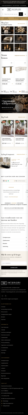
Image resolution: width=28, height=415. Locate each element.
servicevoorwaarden (13, 272)
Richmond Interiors (6, 373)
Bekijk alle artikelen (21, 154)
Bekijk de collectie (7, 107)
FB (5, 295)
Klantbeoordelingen (6, 332)
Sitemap (3, 352)
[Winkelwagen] (25, 14)
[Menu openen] (2, 9)
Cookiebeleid (4, 347)
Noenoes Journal (5, 335)
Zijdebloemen (6, 240)
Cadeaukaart (4, 337)
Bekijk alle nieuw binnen (20, 55)
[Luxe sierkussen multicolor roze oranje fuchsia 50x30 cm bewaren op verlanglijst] (25, 122)
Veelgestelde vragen (6, 314)
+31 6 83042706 (5, 395)
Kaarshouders (4, 365)
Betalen (3, 317)
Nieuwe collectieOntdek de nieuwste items (14, 18)
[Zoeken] (21, 14)
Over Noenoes (4, 327)
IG (2, 295)
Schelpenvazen (6, 237)
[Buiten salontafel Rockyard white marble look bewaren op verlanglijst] (25, 63)
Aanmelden (13, 267)
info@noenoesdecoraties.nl (8, 398)
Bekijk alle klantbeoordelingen (14, 208)
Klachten (3, 319)
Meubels (5, 243)
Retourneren (4, 312)
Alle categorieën (21, 23)
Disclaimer (3, 350)
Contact (3, 306)
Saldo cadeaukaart (5, 340)
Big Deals (3, 376)
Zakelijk (3, 330)
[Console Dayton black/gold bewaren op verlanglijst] (11, 63)
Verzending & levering (6, 309)
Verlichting (5, 246)
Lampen (3, 368)
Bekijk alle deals (21, 117)
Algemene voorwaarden (7, 345)
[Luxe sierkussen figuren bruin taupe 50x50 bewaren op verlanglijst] (11, 122)
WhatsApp (5, 401)
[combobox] (10, 14)
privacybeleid (4, 272)
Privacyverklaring (5, 342)
